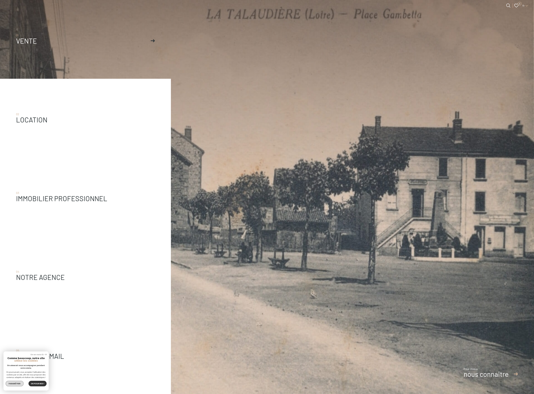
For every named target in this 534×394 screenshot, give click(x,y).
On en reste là (37, 355)
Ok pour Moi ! (37, 383)
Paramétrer (15, 383)
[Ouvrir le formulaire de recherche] (508, 5)
